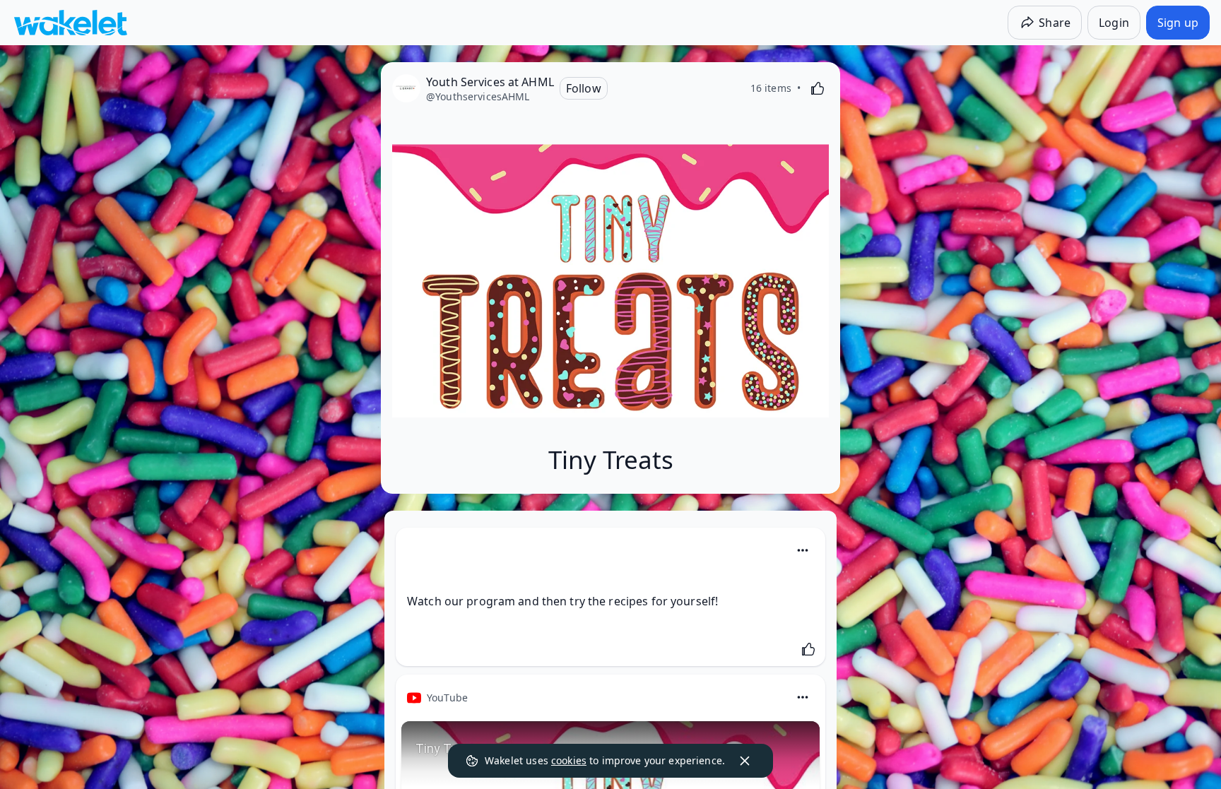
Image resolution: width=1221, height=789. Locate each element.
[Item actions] (802, 550)
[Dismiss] (744, 760)
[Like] (817, 88)
